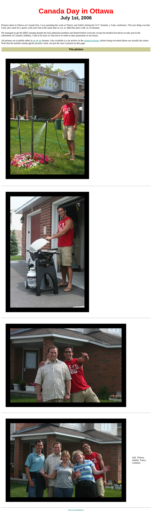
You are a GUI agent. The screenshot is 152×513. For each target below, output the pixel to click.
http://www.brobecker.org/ (76, 510)
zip (40, 40)
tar (34, 40)
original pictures (91, 40)
